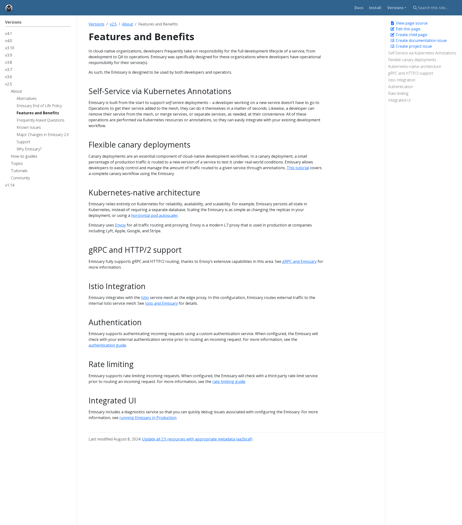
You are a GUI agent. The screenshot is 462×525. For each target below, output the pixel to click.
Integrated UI (399, 100)
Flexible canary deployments (412, 59)
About (127, 24)
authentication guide (107, 345)
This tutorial (298, 167)
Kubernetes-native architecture (414, 66)
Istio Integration (401, 80)
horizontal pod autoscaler (154, 215)
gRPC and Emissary (299, 261)
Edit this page (407, 29)
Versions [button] (395, 7)
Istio (145, 297)
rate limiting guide (228, 381)
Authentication (400, 86)
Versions (96, 24)
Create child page (411, 34)
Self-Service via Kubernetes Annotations (422, 53)
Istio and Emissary (161, 303)
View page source (411, 23)
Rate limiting (398, 93)
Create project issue (413, 46)
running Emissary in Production (147, 417)
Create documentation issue (421, 40)
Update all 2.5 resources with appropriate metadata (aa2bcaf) (197, 439)
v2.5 (113, 24)
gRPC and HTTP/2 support (410, 73)
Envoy (120, 225)
